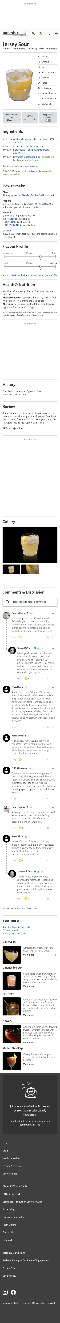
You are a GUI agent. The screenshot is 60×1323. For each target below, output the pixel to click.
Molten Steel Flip (13, 1048)
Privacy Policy (9, 1268)
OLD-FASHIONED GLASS (40, 204)
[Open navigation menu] (56, 33)
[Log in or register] (33, 33)
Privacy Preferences (13, 1166)
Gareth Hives (18, 613)
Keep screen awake (48, 116)
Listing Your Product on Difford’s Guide (22, 1201)
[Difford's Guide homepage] (15, 33)
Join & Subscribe (11, 1158)
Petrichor (8, 993)
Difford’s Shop (10, 1173)
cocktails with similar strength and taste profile (32, 275)
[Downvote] (53, 637)
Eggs (32, 307)
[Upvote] (48, 637)
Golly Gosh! (9, 941)
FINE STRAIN (11, 225)
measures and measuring (28, 166)
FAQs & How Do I (11, 1194)
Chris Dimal (18, 687)
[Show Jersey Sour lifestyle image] (11, 569)
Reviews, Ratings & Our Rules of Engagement (26, 1260)
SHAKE (8, 215)
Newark (7, 1020)
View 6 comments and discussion (20, 908)
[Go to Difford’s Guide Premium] (41, 33)
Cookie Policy (9, 1276)
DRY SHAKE (11, 222)
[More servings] (34, 119)
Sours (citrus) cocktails (14, 933)
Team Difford (9, 1224)
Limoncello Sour (12, 967)
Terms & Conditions (14, 1252)
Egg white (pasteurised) (25, 157)
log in (22, 602)
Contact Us (8, 1232)
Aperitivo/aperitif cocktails (16, 927)
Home (6, 1143)
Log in (5, 1150)
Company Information (14, 1217)
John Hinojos (18, 807)
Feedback (7, 1240)
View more (28, 955)
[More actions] (53, 613)
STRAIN (9, 219)
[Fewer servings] (25, 119)
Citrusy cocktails (11, 930)
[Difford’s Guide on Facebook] (14, 1293)
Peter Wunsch (19, 735)
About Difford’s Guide (15, 1186)
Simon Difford (24, 648)
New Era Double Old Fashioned (38, 195)
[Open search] (48, 33)
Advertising (9, 1209)
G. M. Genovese (20, 768)
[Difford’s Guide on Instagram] (6, 1293)
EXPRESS (9, 234)
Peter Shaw (17, 836)
